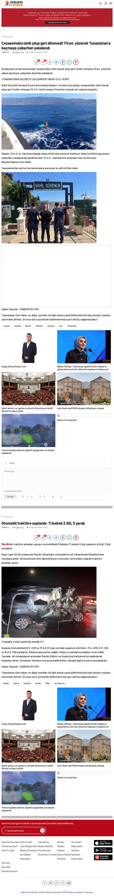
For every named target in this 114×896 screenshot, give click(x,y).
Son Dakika (25, 854)
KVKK (64, 892)
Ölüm (48, 683)
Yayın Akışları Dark (29, 846)
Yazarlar (75, 850)
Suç (60, 326)
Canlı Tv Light (7, 850)
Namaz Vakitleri (45, 846)
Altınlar (60, 842)
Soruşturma (59, 683)
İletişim (35, 892)
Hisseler (61, 850)
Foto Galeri (76, 842)
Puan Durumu (44, 850)
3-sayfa (6, 326)
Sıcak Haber (77, 858)
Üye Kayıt (6, 867)
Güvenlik (39, 326)
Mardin (38, 683)
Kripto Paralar (64, 854)
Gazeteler (76, 854)
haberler (50, 326)
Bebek (6, 683)
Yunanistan (71, 326)
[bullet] (44, 496)
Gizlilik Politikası (46, 892)
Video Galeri (77, 846)
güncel (28, 326)
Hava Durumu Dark (10, 842)
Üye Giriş (5, 863)
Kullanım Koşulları (75, 892)
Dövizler (61, 846)
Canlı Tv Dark (26, 842)
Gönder (10, 496)
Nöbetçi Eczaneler (29, 850)
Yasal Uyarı (88, 892)
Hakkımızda (26, 892)
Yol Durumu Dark (9, 846)
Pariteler (61, 858)
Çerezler (57, 892)
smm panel (25, 858)
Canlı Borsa (43, 842)
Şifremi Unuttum (9, 871)
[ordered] (40, 496)
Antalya (17, 326)
